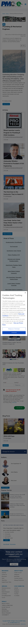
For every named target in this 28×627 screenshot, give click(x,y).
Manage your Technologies (14, 328)
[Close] (25, 292)
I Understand (14, 332)
